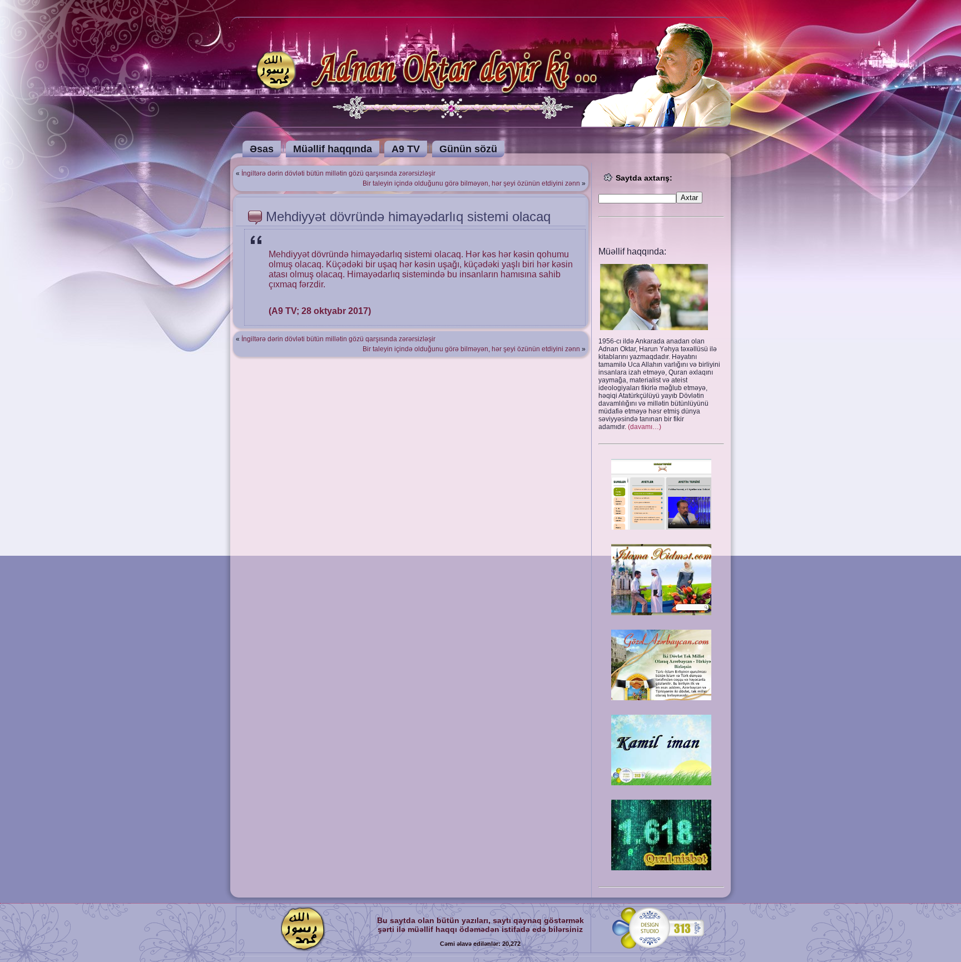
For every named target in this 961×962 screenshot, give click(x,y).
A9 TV (406, 148)
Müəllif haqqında (332, 148)
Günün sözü (468, 148)
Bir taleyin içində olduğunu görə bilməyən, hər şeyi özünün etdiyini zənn (471, 183)
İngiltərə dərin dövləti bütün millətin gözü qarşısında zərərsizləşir (338, 173)
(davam (644, 427)
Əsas (262, 148)
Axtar (689, 197)
